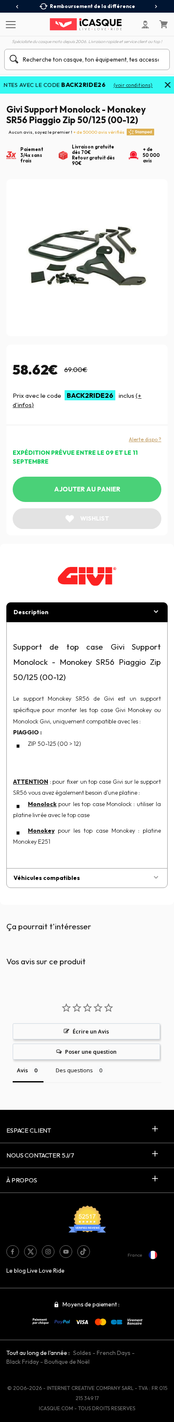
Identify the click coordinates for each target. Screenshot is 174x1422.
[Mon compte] (145, 24)
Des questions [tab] (74, 1070)
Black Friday (22, 1361)
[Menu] (9, 24)
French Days (113, 1353)
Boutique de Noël (67, 1361)
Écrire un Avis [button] (91, 1031)
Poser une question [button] (91, 1051)
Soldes (82, 1353)
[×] (167, 85)
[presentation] (17, 7)
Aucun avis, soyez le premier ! (66, 132)
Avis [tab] (22, 1070)
